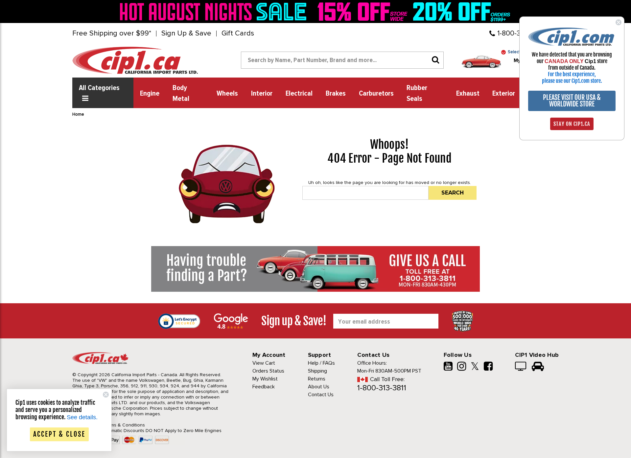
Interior (261, 93)
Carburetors (376, 93)
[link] (215, 11)
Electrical (299, 93)
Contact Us (321, 394)
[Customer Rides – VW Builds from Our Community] (538, 367)
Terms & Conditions (124, 425)
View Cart (263, 363)
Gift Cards (238, 33)
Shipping (317, 371)
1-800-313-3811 (381, 388)
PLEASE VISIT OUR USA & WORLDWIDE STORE (572, 100)
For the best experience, (572, 74)
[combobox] (342, 60)
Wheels (227, 93)
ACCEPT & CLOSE (59, 434)
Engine (149, 93)
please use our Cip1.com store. (572, 81)
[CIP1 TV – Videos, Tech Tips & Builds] (521, 367)
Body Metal (181, 93)
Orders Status (268, 371)
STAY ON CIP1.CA (571, 124)
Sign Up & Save (186, 33)
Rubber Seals (417, 93)
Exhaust (467, 93)
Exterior (503, 93)
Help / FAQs (321, 363)
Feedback (263, 386)
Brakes (336, 93)
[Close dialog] (618, 22)
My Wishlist (265, 379)
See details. (82, 417)
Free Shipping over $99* (111, 33)
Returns (316, 379)
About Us (318, 386)
